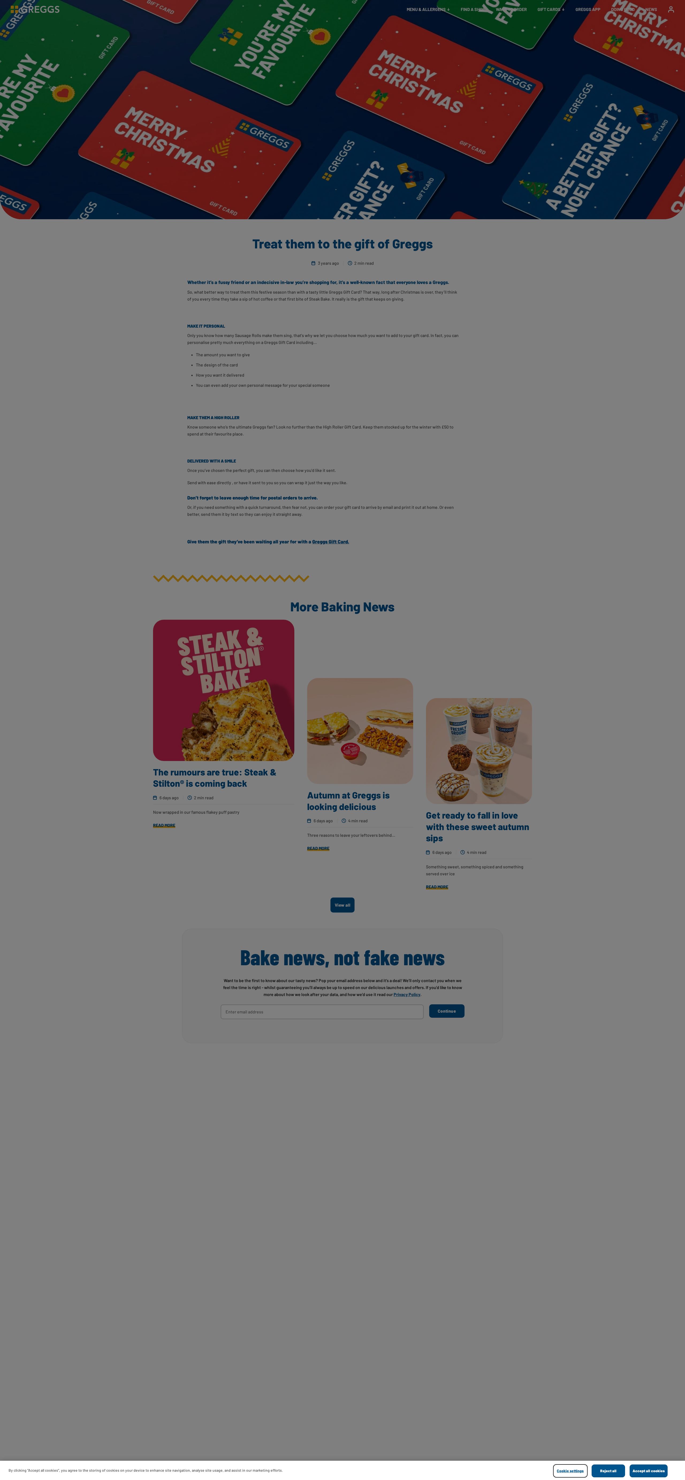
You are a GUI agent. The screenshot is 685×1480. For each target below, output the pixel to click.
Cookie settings (570, 1470)
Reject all (608, 1470)
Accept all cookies (649, 1470)
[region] (342, 1470)
